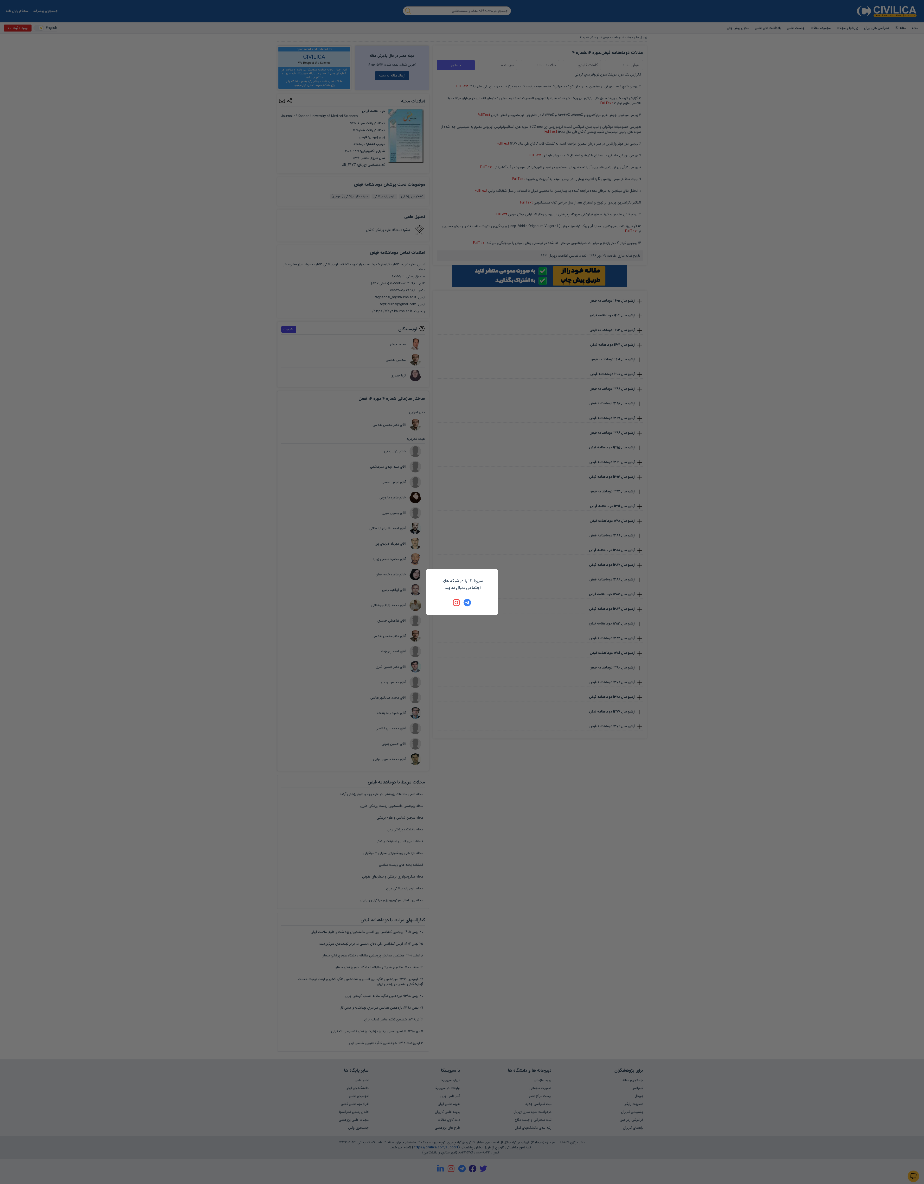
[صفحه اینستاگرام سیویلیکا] (457, 602)
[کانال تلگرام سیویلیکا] (467, 602)
